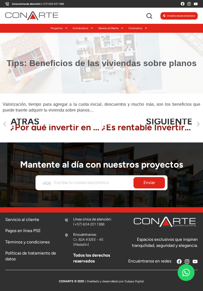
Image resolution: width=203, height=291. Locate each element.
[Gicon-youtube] (196, 4)
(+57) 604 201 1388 (38, 4)
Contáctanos (80, 28)
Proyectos (57, 28)
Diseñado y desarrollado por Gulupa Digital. (115, 281)
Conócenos (135, 28)
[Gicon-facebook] (182, 4)
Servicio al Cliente (108, 28)
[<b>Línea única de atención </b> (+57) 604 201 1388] (7, 4)
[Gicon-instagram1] (189, 4)
